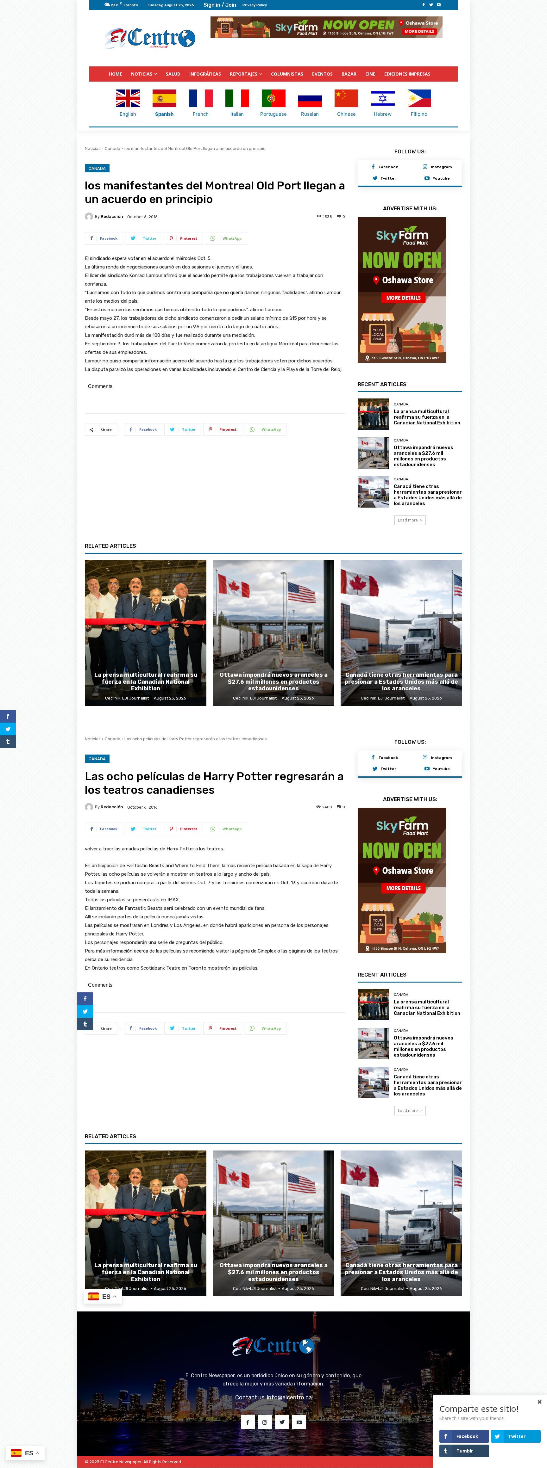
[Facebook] (423, 5)
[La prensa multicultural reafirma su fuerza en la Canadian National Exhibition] (373, 425)
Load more (408, 531)
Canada (112, 148)
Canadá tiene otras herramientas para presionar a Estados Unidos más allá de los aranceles (428, 506)
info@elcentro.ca (289, 1409)
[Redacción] (90, 216)
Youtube (441, 178)
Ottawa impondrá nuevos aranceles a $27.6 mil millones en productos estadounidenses (423, 467)
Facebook (388, 167)
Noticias (93, 148)
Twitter (388, 178)
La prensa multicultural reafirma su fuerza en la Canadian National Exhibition (427, 428)
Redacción (112, 216)
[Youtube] (439, 5)
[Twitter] (431, 5)
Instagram (441, 167)
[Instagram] (425, 167)
